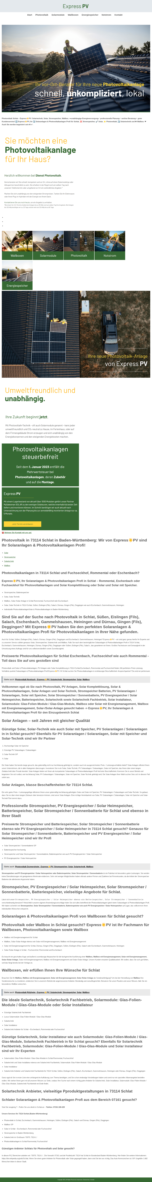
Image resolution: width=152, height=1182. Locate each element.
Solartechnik (9, 561)
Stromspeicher (10, 557)
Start (29, 15)
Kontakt (118, 15)
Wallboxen (73, 15)
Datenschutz (86, 1179)
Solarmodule (58, 15)
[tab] (77, 217)
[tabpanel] (76, 382)
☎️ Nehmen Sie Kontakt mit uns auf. (17, 533)
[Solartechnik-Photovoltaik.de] (76, 6)
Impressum (79, 1179)
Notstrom (106, 15)
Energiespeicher (90, 15)
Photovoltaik (41, 15)
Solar (6, 553)
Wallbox (7, 565)
